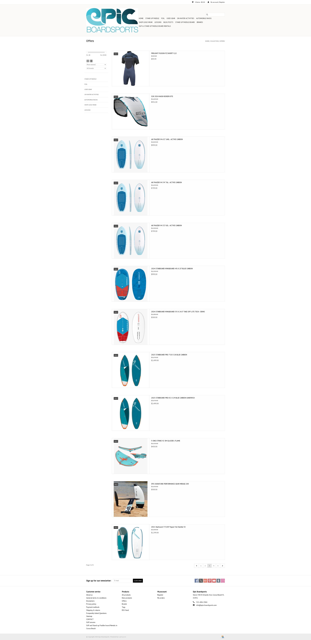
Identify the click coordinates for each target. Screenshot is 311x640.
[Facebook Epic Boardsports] (197, 581)
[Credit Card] (222, 637)
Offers (222, 41)
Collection (214, 41)
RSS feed (125, 610)
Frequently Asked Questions (96, 613)
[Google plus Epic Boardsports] (205, 581)
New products (127, 598)
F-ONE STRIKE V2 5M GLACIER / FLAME (165, 441)
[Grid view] (88, 61)
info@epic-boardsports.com (206, 605)
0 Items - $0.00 (200, 2)
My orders (161, 598)
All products (126, 595)
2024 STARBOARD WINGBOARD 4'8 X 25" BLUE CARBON (172, 268)
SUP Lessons (90, 622)
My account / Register (217, 2)
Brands (200, 22)
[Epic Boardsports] (112, 20)
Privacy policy (91, 604)
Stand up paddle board (185, 22)
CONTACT (90, 619)
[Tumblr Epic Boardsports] (218, 581)
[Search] (207, 15)
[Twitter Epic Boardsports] (201, 581)
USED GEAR (171, 18)
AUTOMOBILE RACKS (204, 18)
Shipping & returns (93, 610)
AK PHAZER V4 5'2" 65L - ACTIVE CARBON (166, 225)
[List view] (91, 61)
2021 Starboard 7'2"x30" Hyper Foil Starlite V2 (168, 527)
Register (160, 595)
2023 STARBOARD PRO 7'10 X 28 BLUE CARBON (169, 355)
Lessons (158, 22)
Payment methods (92, 607)
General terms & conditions (96, 598)
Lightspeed (122, 637)
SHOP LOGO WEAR (145, 22)
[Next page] (222, 566)
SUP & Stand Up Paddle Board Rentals (155, 26)
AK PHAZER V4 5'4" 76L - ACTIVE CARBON (166, 182)
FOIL (163, 18)
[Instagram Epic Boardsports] (223, 581)
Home (141, 18)
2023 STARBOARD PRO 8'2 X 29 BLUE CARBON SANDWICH (173, 398)
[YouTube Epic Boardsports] (214, 581)
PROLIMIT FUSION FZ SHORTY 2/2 (164, 53)
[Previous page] (196, 566)
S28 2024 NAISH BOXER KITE (162, 96)
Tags (123, 607)
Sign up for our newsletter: (98, 580)
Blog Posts (168, 22)
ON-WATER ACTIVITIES (185, 18)
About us (89, 595)
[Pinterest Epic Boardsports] (210, 581)
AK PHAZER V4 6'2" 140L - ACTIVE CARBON (167, 139)
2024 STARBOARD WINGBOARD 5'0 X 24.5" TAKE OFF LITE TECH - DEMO (178, 312)
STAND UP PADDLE (152, 18)
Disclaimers (90, 601)
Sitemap (89, 616)
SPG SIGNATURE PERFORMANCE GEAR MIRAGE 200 (170, 484)
